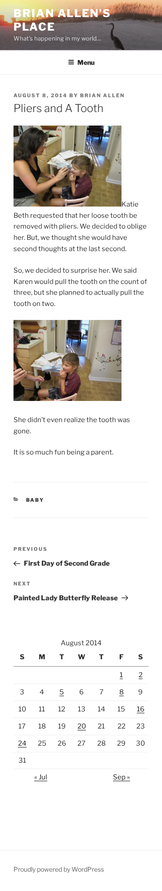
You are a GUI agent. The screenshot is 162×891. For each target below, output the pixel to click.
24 (22, 743)
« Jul (40, 777)
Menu (85, 62)
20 (81, 726)
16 (140, 709)
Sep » (121, 777)
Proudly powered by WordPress (59, 869)
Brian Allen (102, 95)
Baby (35, 500)
